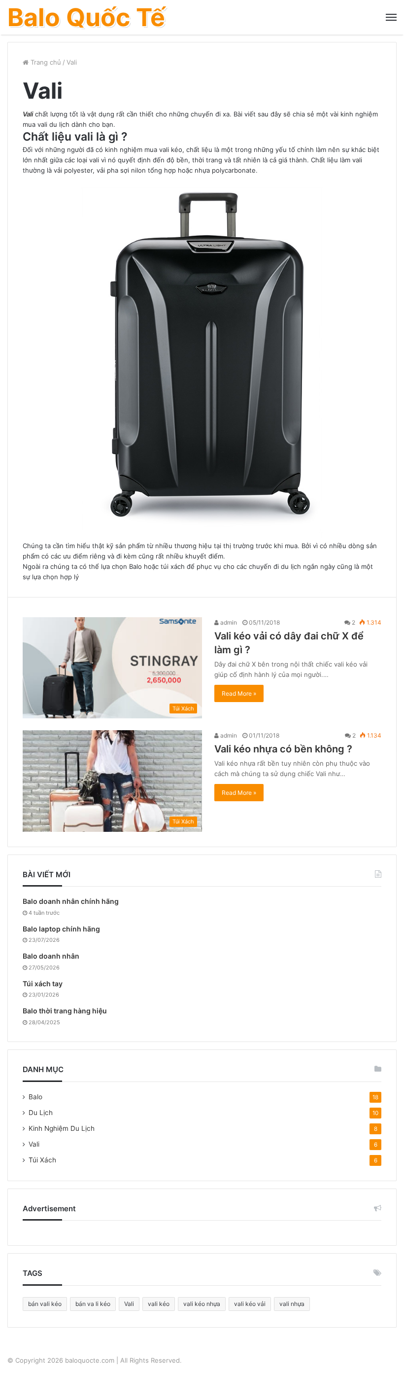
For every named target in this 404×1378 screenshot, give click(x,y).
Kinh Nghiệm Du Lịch (62, 1128)
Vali (28, 114)
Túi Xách (42, 1160)
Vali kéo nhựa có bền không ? (283, 749)
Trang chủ (45, 62)
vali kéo (158, 1303)
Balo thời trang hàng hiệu (65, 1010)
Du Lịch (41, 1113)
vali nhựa (291, 1303)
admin (228, 622)
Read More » (239, 693)
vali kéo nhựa (201, 1303)
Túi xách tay (43, 983)
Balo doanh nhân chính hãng (71, 901)
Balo (35, 1097)
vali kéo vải (250, 1303)
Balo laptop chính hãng (61, 929)
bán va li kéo (92, 1303)
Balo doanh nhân (51, 956)
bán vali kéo (45, 1303)
